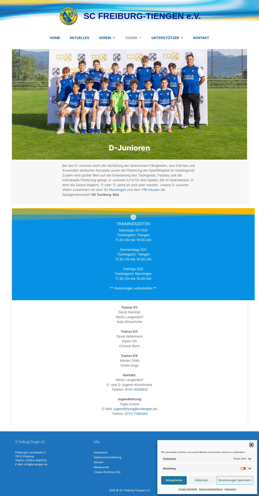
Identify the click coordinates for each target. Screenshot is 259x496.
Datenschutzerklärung (211, 489)
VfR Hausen (150, 190)
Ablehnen (201, 480)
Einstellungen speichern (234, 480)
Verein (105, 38)
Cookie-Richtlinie (188, 489)
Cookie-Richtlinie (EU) (107, 472)
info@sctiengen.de (35, 464)
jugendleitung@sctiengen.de (135, 409)
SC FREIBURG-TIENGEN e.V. (142, 16)
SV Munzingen (115, 190)
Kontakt (201, 38)
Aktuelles (79, 38)
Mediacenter (101, 467)
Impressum (230, 489)
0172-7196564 (136, 414)
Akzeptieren (174, 480)
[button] (251, 445)
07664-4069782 (36, 460)
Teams (131, 38)
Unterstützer (165, 38)
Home (55, 38)
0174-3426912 (136, 389)
